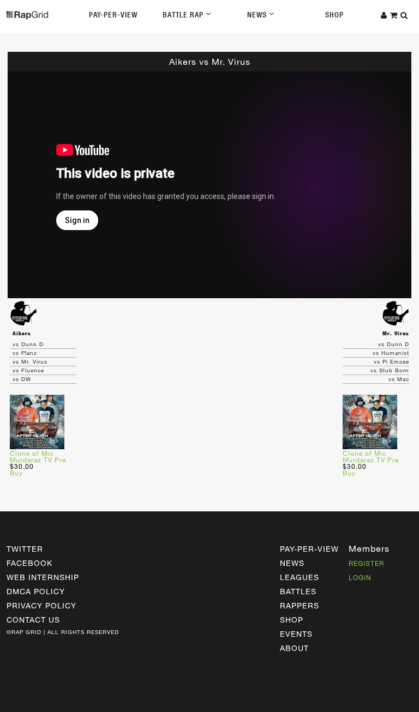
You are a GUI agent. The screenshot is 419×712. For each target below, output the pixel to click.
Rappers (299, 605)
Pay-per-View (309, 548)
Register (366, 563)
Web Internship (43, 577)
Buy (16, 472)
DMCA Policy (36, 591)
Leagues (299, 577)
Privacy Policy (41, 605)
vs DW (22, 379)
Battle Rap (184, 15)
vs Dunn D (28, 344)
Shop (334, 15)
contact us (33, 619)
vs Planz (25, 352)
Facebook (29, 563)
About (294, 648)
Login (360, 577)
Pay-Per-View (113, 15)
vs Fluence (28, 370)
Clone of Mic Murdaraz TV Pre (38, 456)
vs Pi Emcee (391, 361)
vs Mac (398, 379)
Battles (298, 591)
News (258, 15)
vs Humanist (391, 352)
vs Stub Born (389, 370)
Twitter (25, 548)
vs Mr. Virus (30, 361)
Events (296, 633)
